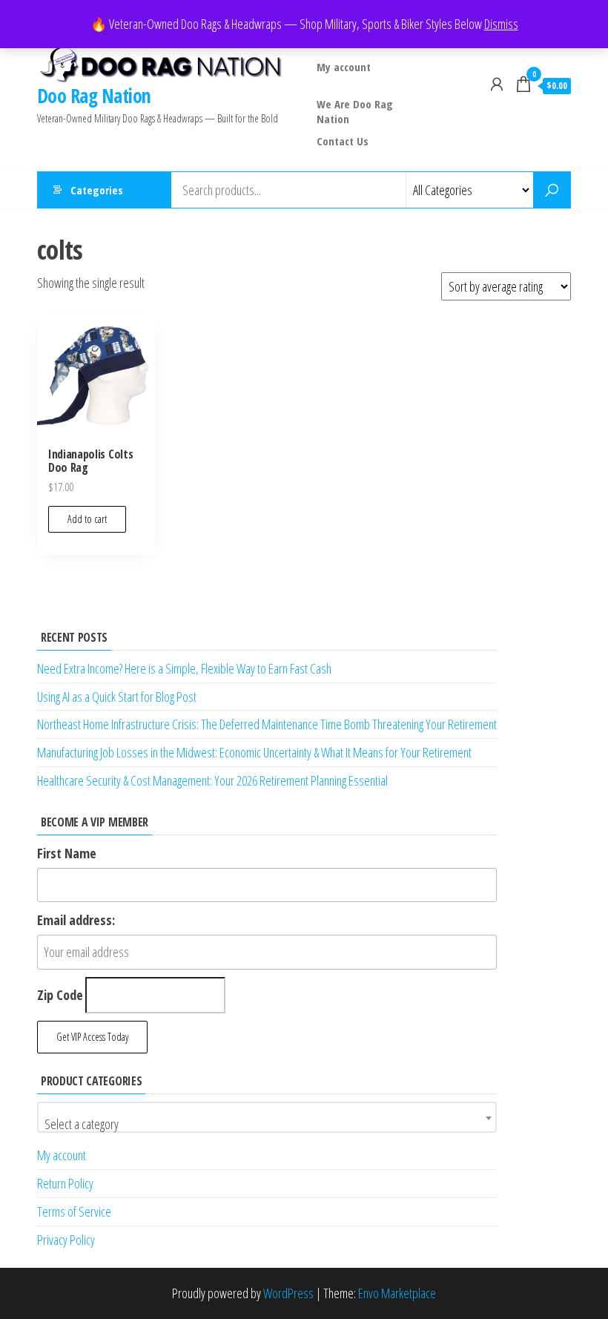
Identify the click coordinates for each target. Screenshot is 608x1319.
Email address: (76, 920)
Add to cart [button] (87, 519)
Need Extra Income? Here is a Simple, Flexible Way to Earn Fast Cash (184, 668)
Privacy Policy (66, 1240)
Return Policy (65, 1183)
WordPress (288, 1293)
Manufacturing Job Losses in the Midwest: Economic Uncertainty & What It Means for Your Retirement (254, 752)
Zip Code (60, 995)
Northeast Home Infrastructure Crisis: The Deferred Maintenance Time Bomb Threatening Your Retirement (267, 724)
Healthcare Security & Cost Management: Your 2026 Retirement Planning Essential (212, 780)
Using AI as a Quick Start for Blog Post (116, 696)
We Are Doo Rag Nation (355, 109)
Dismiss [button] (501, 24)
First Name (66, 853)
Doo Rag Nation (94, 95)
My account (344, 66)
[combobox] (267, 1117)
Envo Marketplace (397, 1293)
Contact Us (343, 141)
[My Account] (496, 83)
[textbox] (267, 1124)
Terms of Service (74, 1211)
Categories (96, 189)
